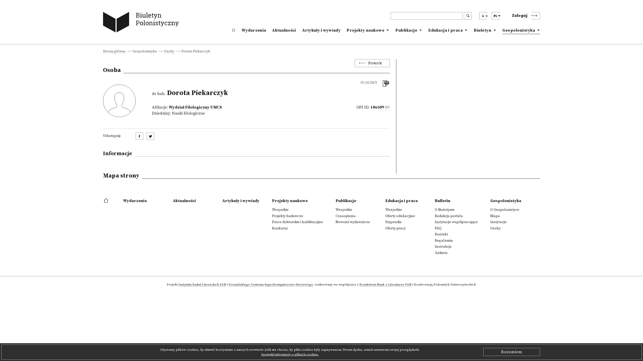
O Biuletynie (445, 210)
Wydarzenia (254, 30)
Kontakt (441, 234)
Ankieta (441, 253)
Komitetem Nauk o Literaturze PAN (385, 285)
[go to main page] (142, 23)
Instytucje (498, 222)
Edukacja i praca (445, 30)
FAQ (438, 228)
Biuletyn (482, 30)
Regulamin (444, 240)
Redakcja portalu (449, 216)
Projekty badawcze (287, 216)
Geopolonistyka (518, 30)
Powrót (375, 63)
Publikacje (406, 30)
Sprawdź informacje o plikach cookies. (290, 354)
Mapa (495, 216)
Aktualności (284, 30)
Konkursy (280, 228)
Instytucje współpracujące (456, 222)
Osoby (169, 52)
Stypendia (393, 222)
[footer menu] (106, 201)
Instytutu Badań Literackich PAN (202, 285)
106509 (377, 107)
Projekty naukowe (365, 30)
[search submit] (468, 16)
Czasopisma (346, 216)
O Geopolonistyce (504, 210)
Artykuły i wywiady (321, 30)
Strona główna (114, 52)
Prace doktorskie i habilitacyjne (297, 222)
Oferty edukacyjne (400, 216)
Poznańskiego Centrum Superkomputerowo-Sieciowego (271, 285)
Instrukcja (443, 246)
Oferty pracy (395, 228)
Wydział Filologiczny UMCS (195, 107)
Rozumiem (511, 351)
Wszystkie (280, 210)
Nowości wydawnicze (353, 222)
